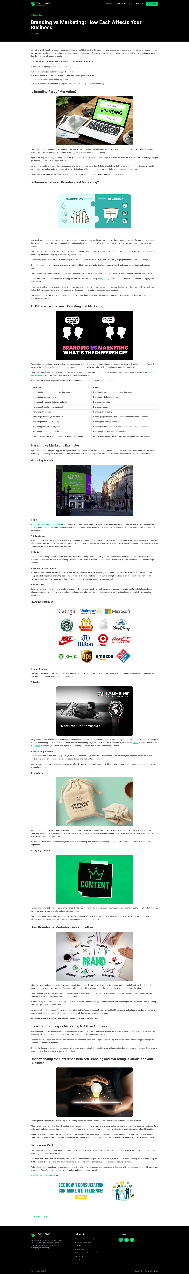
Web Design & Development (84, 1239)
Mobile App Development (83, 1242)
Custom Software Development (86, 1253)
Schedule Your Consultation (42, 1175)
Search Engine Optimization (48, 524)
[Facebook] (121, 1240)
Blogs (131, 4)
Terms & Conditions (151, 1271)
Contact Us (152, 4)
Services (108, 4)
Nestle (37, 746)
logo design (105, 278)
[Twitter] (126, 1240)
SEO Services (79, 1249)
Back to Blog (37, 15)
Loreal (135, 743)
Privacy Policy (138, 1271)
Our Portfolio (121, 4)
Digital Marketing (80, 1246)
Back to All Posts (41, 1217)
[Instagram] (132, 1240)
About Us (139, 4)
